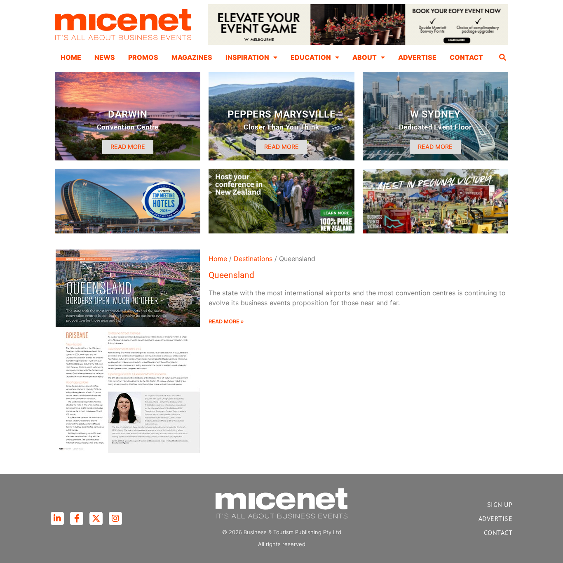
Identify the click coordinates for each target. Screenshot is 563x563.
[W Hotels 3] (127, 231)
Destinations (253, 258)
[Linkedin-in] (57, 518)
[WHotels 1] (358, 43)
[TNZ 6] (281, 231)
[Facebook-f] (76, 518)
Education (311, 57)
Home (71, 57)
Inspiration (247, 57)
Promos (143, 57)
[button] (503, 57)
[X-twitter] (96, 518)
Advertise (417, 57)
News (104, 57)
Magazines (191, 57)
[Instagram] (115, 518)
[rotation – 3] (435, 231)
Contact (466, 57)
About (364, 57)
